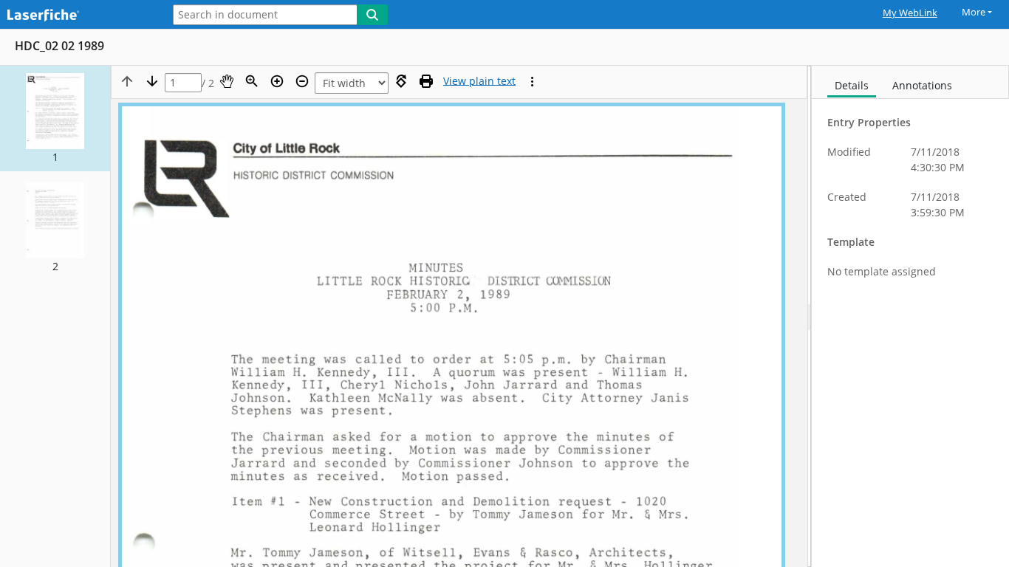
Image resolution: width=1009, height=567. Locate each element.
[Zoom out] (302, 81)
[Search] (372, 14)
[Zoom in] (277, 81)
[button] (55, 118)
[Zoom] (251, 81)
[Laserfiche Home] (77, 16)
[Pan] (226, 81)
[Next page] (152, 81)
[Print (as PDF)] (426, 81)
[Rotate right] (401, 81)
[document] (910, 316)
